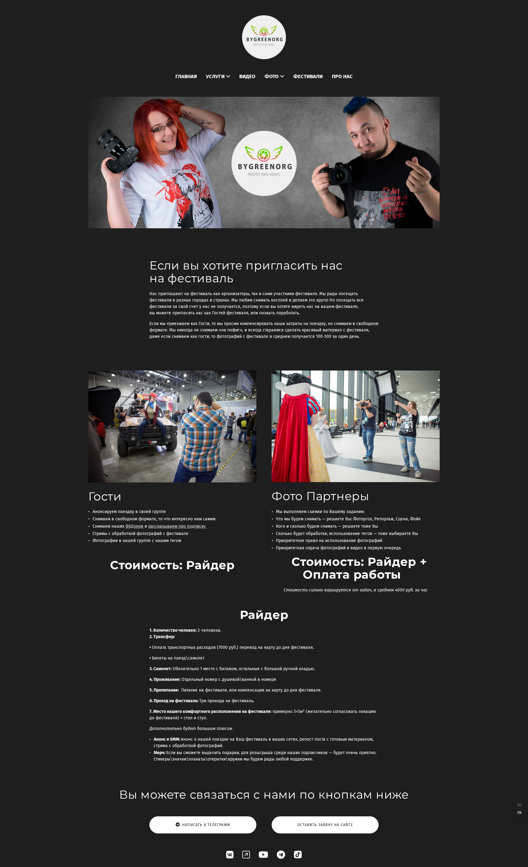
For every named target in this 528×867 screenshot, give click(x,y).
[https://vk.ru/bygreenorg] (230, 855)
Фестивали (308, 76)
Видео (247, 76)
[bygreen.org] (264, 37)
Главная (186, 76)
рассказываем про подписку (177, 526)
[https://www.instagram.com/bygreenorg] (246, 855)
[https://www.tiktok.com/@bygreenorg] (298, 855)
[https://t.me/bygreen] (281, 855)
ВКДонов (134, 526)
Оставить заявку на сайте (325, 825)
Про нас (342, 76)
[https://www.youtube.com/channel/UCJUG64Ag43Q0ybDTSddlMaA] (263, 855)
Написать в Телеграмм (206, 825)
